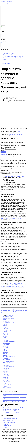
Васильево (5, 371)
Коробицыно (6, 368)
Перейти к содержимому (6, 1)
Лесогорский (6, 375)
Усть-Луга (5, 334)
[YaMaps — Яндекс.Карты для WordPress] (14, 125)
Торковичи (5, 377)
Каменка (5, 325)
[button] (6, 50)
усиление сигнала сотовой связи (8, 287)
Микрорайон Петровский (9, 341)
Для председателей (8, 420)
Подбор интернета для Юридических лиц (13, 56)
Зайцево (5, 355)
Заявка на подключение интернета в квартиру (14, 401)
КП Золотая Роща (7, 330)
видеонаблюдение (9, 286)
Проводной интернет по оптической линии (13, 176)
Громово (5, 324)
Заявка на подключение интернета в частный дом (15, 400)
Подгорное (5, 347)
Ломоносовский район (6, 63)
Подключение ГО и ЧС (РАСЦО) (11, 412)
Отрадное (5, 328)
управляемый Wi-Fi (19, 286)
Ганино (5, 327)
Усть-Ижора (6, 365)
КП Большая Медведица (9, 356)
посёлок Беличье (7, 362)
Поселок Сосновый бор (8, 322)
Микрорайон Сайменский (9, 366)
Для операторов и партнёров (10, 418)
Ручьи (4, 337)
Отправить (3, 152)
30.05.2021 (13, 98)
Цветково (5, 380)
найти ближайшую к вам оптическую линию (11, 218)
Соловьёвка (6, 378)
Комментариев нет (15, 100)
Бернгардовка (6, 343)
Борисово (5, 352)
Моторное (5, 346)
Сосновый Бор (9, 315)
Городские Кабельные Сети (7, 4)
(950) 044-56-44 (4, 41)
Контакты (5, 424)
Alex (16, 97)
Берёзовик (5, 372)
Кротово (5, 319)
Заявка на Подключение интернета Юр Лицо (14, 408)
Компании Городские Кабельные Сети (17, 134)
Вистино (5, 336)
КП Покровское (6, 359)
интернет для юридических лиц (14, 283)
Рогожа (5, 331)
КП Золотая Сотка (7, 316)
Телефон (3, 148)
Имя (2, 141)
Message (3, 150)
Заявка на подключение (9, 53)
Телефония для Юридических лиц (11, 54)
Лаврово (5, 386)
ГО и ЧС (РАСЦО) (14, 284)
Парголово (5, 340)
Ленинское (5, 358)
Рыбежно (5, 374)
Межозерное (6, 321)
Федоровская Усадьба (8, 318)
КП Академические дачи (9, 361)
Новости (5, 427)
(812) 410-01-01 (4, 33)
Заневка (5, 350)
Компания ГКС (4, 154)
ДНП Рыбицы (6, 381)
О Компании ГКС (7, 425)
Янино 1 (5, 383)
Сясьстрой (5, 333)
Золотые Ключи (7, 384)
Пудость (5, 349)
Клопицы (5, 353)
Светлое (5, 369)
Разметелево (6, 344)
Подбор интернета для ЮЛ (9, 411)
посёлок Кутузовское (8, 387)
